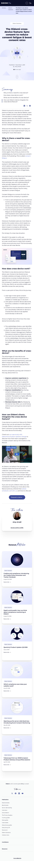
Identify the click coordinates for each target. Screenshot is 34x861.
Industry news (5, 835)
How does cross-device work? (13, 95)
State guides (5, 820)
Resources (4, 849)
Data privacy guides (7, 825)
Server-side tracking (7, 807)
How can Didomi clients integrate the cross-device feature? (16, 100)
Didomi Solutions (10, 8)
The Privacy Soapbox (7, 815)
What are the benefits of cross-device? (16, 97)
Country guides (6, 817)
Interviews (4, 810)
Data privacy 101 (6, 827)
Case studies (5, 822)
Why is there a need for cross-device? (16, 93)
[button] (30, 3)
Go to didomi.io (17, 858)
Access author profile (17, 527)
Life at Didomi (5, 812)
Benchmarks (5, 805)
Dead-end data (5, 802)
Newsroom (5, 830)
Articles (4, 8)
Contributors (5, 842)
